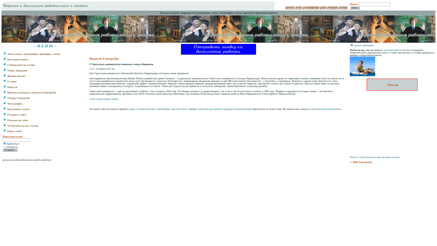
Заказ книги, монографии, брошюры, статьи (33, 54)
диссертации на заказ (388, 157)
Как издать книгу (18, 59)
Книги (298, 8)
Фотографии (14, 103)
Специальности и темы (21, 65)
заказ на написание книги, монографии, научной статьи (158, 109)
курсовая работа (392, 50)
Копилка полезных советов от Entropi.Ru (31, 92)
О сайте (12, 81)
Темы (323, 8)
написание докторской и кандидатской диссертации (225, 109)
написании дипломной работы (326, 109)
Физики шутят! (16, 76)
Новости (343, 8)
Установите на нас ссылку (23, 125)
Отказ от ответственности (363, 157)
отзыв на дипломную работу (104, 99)
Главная (289, 8)
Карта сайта (14, 131)
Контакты (332, 8)
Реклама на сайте (17, 120)
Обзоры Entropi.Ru (18, 98)
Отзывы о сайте (16, 114)
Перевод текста (311, 8)
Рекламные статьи (18, 109)
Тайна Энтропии (17, 70)
